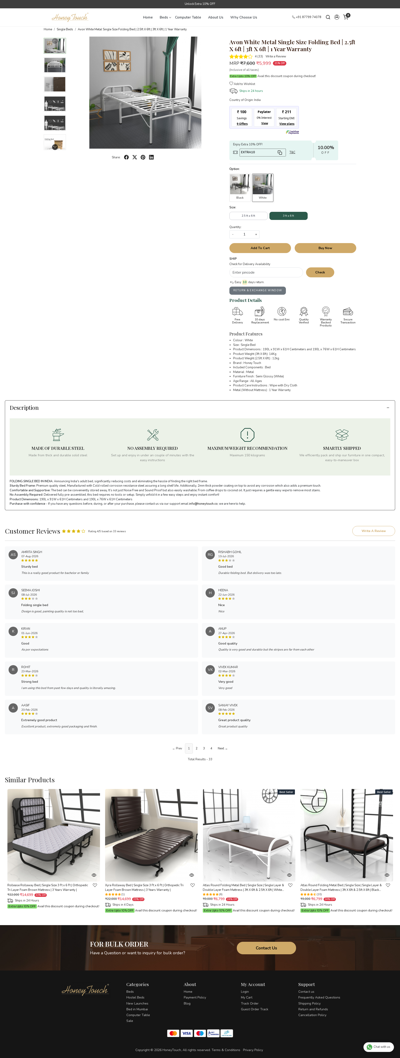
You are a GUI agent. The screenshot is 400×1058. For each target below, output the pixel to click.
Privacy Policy (253, 1050)
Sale (129, 1021)
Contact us (306, 991)
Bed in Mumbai (137, 1009)
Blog (187, 1003)
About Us (215, 17)
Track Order (250, 1003)
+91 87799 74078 (308, 17)
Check (320, 272)
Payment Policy (195, 997)
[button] (336, 17)
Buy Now (325, 248)
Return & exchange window (257, 290)
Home (148, 17)
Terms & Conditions (226, 1050)
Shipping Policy (309, 1003)
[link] (328, 17)
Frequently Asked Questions (319, 997)
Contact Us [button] (266, 948)
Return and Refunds (313, 1009)
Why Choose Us (243, 17)
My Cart (246, 997)
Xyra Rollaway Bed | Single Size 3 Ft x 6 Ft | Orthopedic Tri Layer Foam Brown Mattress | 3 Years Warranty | (144, 887)
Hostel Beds (135, 997)
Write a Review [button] (374, 531)
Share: (116, 157)
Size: (232, 207)
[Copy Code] (280, 152)
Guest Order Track (254, 1009)
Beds (164, 17)
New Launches (137, 1003)
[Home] (70, 17)
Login (245, 991)
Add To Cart (260, 248)
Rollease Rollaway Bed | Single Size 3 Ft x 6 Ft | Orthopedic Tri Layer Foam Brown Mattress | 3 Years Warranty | (47, 887)
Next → (223, 748)
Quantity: (235, 227)
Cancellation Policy (312, 1015)
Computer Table (188, 17)
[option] (54, 849)
